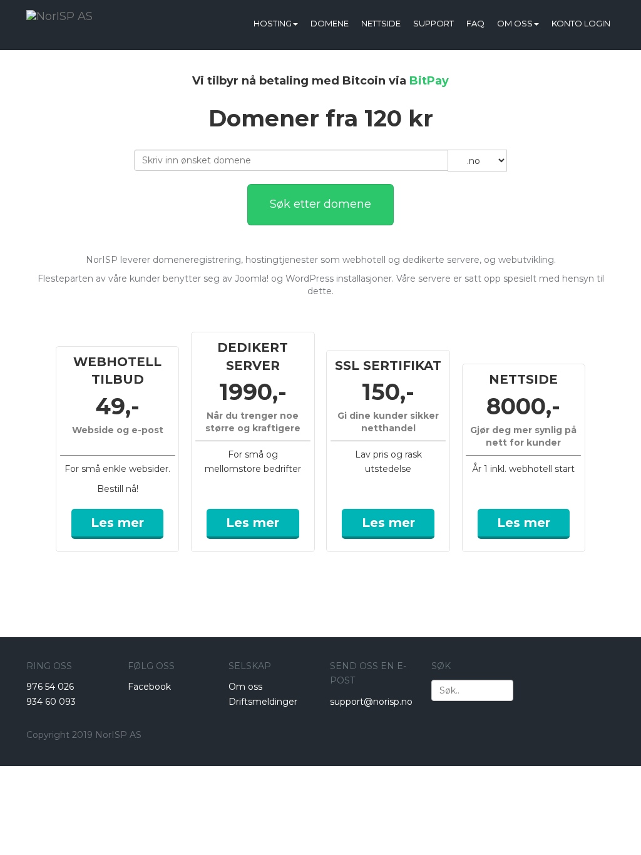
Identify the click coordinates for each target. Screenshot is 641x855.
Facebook (149, 686)
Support (433, 23)
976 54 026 (50, 686)
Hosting (273, 23)
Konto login (580, 23)
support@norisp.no (371, 701)
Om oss (515, 23)
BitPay (429, 81)
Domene (329, 23)
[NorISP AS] (59, 15)
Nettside (381, 23)
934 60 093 (51, 701)
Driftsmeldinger (262, 701)
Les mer (117, 522)
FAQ (475, 23)
